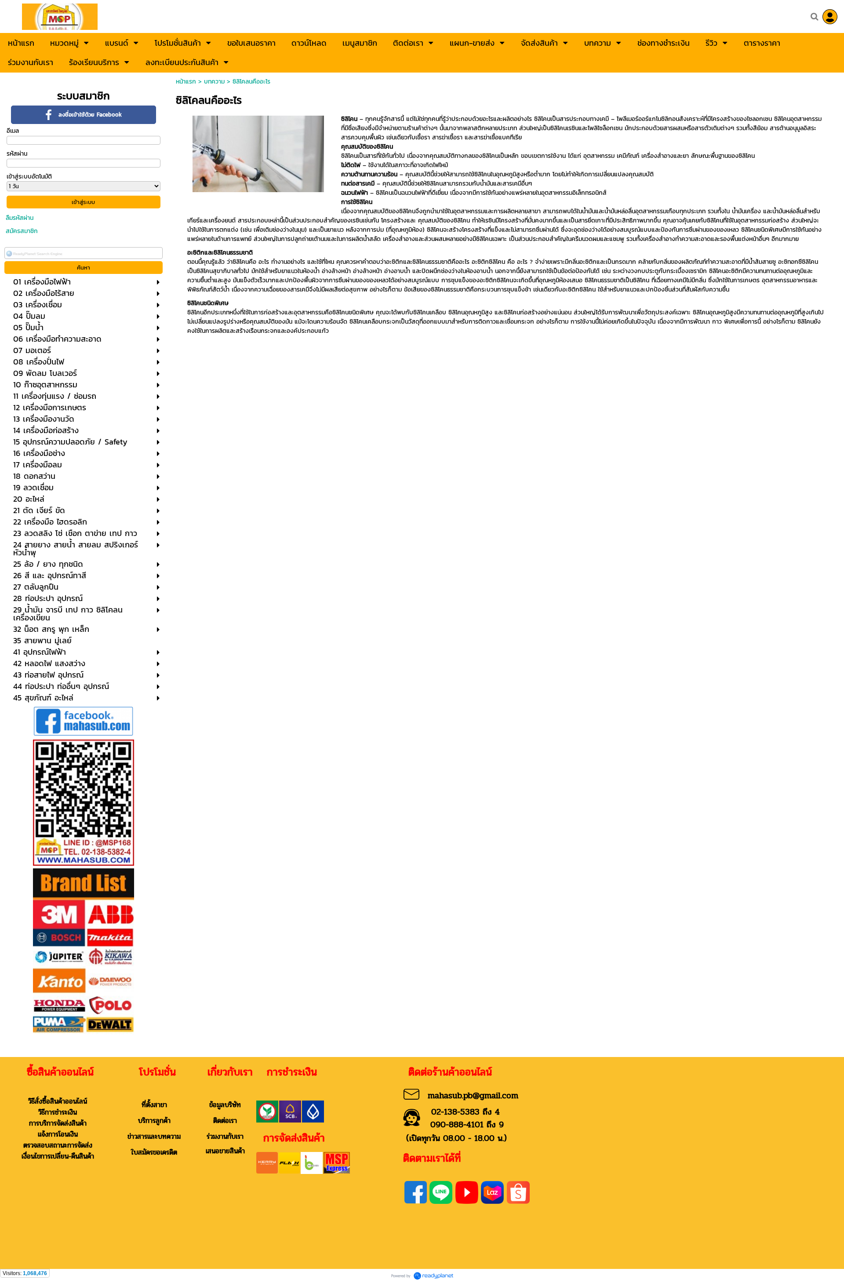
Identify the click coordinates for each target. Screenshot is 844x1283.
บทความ (214, 81)
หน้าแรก (186, 81)
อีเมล (13, 130)
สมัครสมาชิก (22, 231)
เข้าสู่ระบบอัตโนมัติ (29, 176)
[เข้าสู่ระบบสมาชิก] (829, 16)
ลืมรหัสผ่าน (19, 217)
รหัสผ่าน (17, 153)
